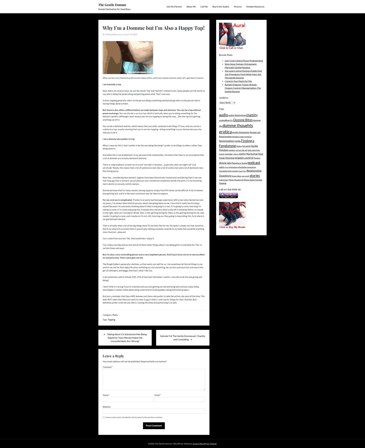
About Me (191, 6)
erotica (225, 131)
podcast (254, 162)
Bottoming (240, 115)
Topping (111, 319)
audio (223, 115)
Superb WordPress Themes (205, 443)
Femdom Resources (255, 6)
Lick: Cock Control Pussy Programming (244, 60)
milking (235, 154)
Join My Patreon (174, 6)
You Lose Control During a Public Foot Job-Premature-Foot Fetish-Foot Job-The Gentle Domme (243, 74)
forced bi (246, 146)
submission (223, 180)
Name (106, 395)
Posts (115, 315)
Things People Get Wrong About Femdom (245, 180)
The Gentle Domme (112, 5)
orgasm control (244, 157)
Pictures (238, 6)
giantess (232, 150)
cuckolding (224, 120)
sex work (245, 176)
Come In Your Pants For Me (238, 81)
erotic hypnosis (240, 132)
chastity (252, 115)
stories (255, 175)
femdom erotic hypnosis (242, 137)
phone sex (225, 163)
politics (222, 167)
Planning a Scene (239, 163)
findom (239, 146)
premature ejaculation (238, 167)
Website (107, 406)
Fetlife (238, 141)
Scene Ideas (236, 176)
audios (231, 115)
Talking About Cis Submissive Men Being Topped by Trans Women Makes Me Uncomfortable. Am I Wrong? (127, 337)
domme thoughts (237, 125)
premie (235, 171)
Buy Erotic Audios (220, 6)
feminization (226, 141)
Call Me (204, 6)
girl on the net (241, 150)
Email (158, 395)
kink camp (252, 150)
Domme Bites (243, 120)
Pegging (257, 158)
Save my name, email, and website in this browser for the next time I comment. (134, 417)
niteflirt (242, 154)
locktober (229, 154)
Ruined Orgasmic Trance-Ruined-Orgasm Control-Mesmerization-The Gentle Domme (243, 88)
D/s (231, 120)
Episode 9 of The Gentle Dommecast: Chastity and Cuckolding (182, 338)
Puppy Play (242, 171)
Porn (226, 167)
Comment (108, 367)
